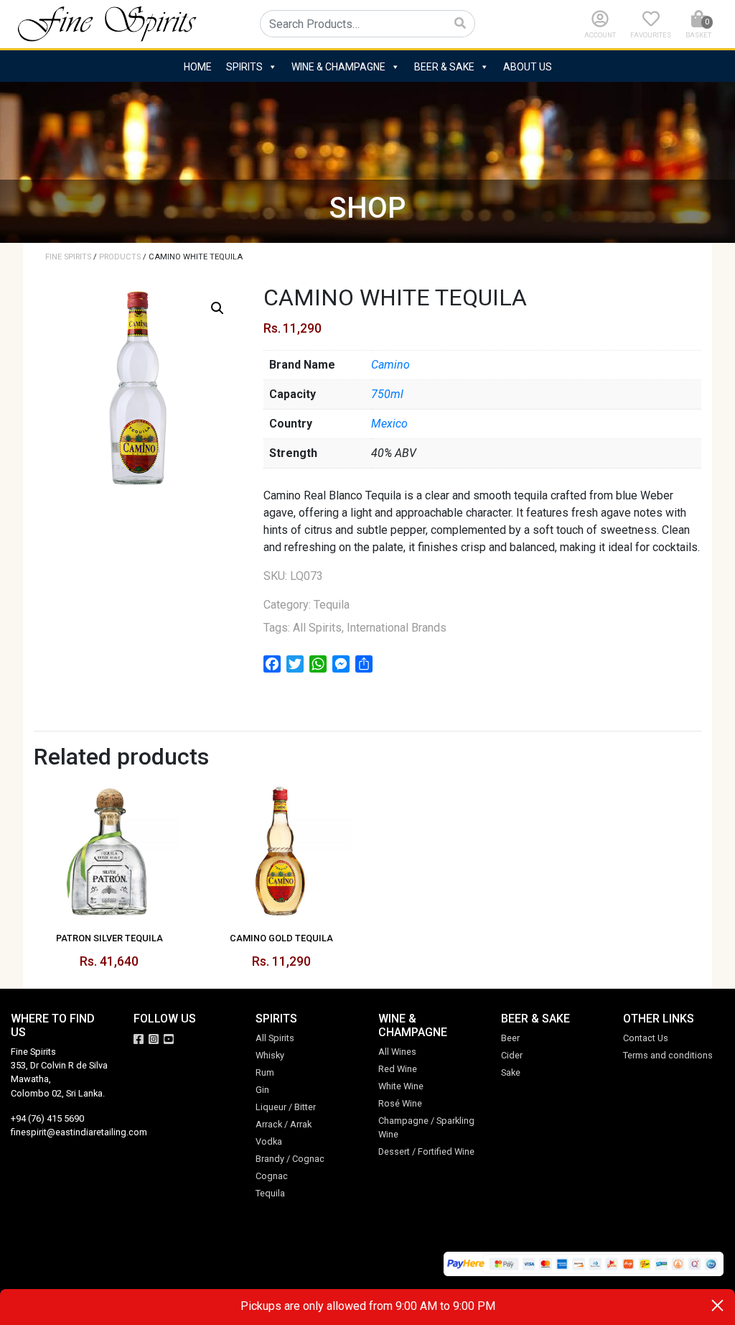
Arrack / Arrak (284, 1124)
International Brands (396, 627)
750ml (387, 394)
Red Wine (397, 1068)
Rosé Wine (400, 1103)
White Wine (400, 1086)
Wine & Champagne (338, 67)
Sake (510, 1072)
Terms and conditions (668, 1055)
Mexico (389, 423)
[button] (217, 308)
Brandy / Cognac (290, 1158)
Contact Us (645, 1038)
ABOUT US (527, 67)
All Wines (397, 1051)
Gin (262, 1089)
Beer (510, 1038)
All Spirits (317, 627)
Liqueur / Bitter (286, 1107)
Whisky (270, 1055)
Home (198, 67)
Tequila (332, 604)
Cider (512, 1055)
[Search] (460, 23)
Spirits (244, 67)
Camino (390, 364)
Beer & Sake (444, 67)
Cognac (272, 1176)
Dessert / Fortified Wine (426, 1151)
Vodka (269, 1141)
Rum (265, 1072)
